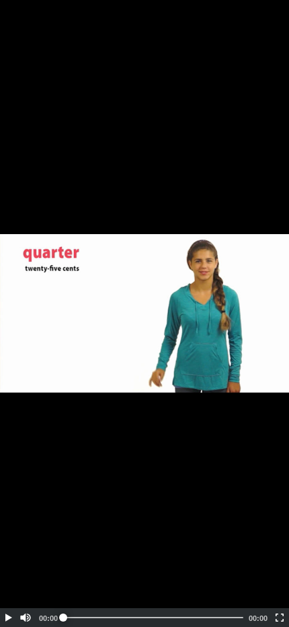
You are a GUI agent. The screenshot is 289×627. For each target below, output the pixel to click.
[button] (8, 617)
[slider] (153, 617)
